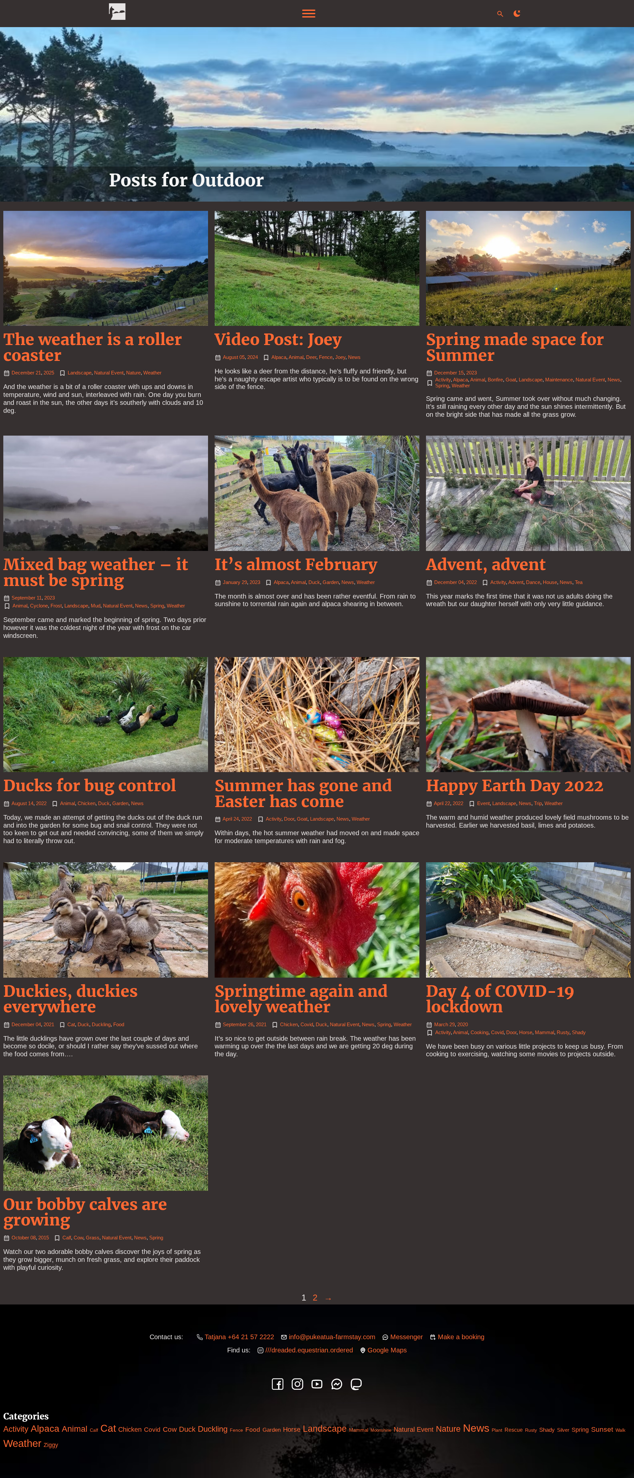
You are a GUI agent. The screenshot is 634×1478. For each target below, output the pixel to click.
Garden (331, 582)
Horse (525, 1032)
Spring (442, 385)
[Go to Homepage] (117, 13)
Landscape (79, 372)
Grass (92, 1237)
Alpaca (278, 357)
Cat (71, 1024)
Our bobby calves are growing (85, 1212)
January (231, 582)
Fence (326, 357)
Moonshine (380, 1430)
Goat (511, 379)
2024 (252, 357)
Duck (314, 582)
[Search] (500, 13)
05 (242, 357)
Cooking (479, 1032)
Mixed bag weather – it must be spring (95, 572)
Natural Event (108, 372)
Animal (296, 357)
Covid (306, 1024)
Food (118, 1024)
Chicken (86, 803)
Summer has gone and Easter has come (303, 793)
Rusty (563, 1032)
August (230, 357)
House (550, 582)
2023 (471, 372)
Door (289, 819)
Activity (443, 379)
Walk (620, 1430)
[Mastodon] (356, 1384)
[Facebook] (278, 1384)
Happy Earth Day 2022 (515, 786)
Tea (578, 582)
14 (30, 803)
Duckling (101, 1024)
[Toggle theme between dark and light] (517, 13)
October (20, 1237)
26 (250, 1024)
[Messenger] (337, 1384)
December (23, 372)
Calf (66, 1237)
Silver (563, 1430)
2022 (471, 582)
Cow (78, 1237)
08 (33, 1237)
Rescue (514, 1430)
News (354, 357)
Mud (95, 605)
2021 (49, 1024)
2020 (462, 1024)
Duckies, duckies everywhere (70, 999)
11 (39, 598)
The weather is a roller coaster (92, 347)
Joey (340, 357)
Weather (152, 372)
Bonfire (495, 379)
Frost (56, 605)
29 (244, 582)
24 (236, 819)
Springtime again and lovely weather (301, 999)
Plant (497, 1430)
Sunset (602, 1429)
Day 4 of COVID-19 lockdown (500, 999)
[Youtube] (317, 1384)
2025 (49, 372)
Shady (579, 1032)
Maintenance (559, 379)
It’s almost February (296, 564)
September (23, 598)
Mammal (544, 1032)
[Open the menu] (308, 14)
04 (461, 582)
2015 (43, 1237)
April (227, 819)
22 (447, 803)
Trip (538, 803)
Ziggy (51, 1445)
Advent (515, 582)
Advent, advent (486, 564)
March (441, 1024)
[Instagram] (297, 1384)
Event (483, 803)
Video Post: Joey (278, 339)
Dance (533, 582)
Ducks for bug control (89, 786)
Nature (133, 372)
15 (461, 372)
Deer (311, 357)
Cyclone (39, 605)
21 (38, 372)
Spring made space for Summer (515, 347)
